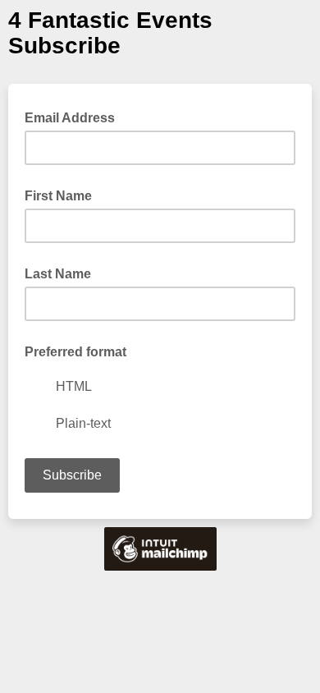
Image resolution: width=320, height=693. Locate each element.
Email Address (75, 117)
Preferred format (75, 352)
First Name (58, 196)
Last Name (58, 274)
